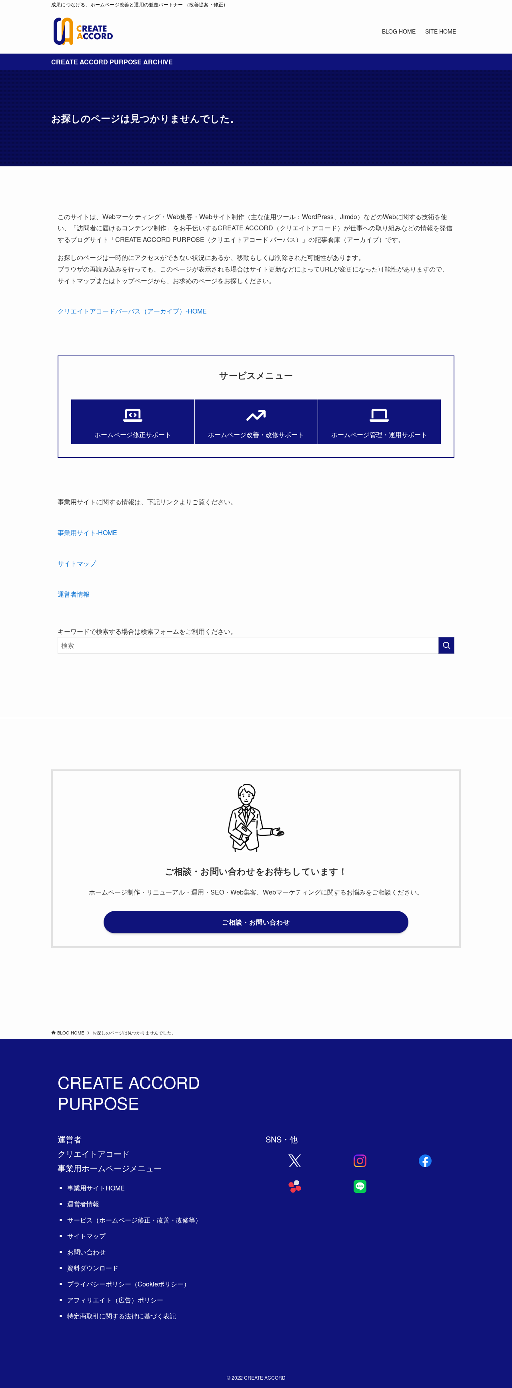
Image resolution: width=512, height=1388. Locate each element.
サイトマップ (77, 563)
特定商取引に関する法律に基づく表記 (121, 1315)
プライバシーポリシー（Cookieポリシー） (128, 1283)
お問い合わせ (86, 1251)
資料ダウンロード (92, 1267)
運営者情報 (74, 594)
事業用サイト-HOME (87, 532)
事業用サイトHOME (96, 1187)
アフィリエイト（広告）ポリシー (115, 1299)
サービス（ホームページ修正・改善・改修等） (134, 1219)
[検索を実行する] (446, 645)
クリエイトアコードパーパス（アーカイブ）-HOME (132, 311)
